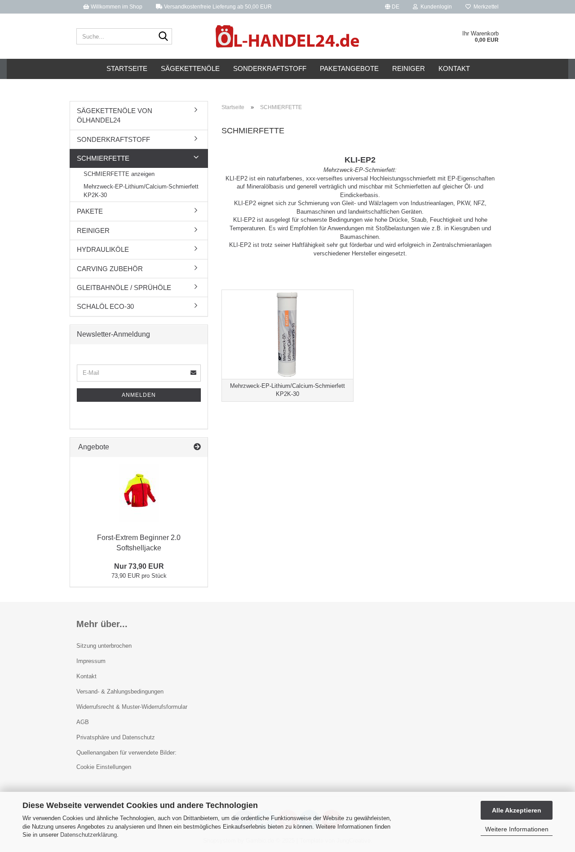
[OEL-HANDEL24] (288, 36)
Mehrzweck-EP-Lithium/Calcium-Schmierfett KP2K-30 (141, 190)
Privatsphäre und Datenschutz (115, 737)
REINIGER (93, 230)
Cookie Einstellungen (103, 767)
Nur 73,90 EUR (139, 566)
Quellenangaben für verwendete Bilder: (126, 752)
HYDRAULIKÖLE (103, 249)
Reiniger (408, 68)
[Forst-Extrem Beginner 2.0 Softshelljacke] (139, 493)
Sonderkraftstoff (269, 68)
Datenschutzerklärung (88, 834)
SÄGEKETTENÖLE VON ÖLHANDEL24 (114, 115)
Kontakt (454, 68)
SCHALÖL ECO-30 (105, 306)
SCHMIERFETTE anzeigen (119, 174)
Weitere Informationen (516, 829)
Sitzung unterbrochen (104, 645)
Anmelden (139, 395)
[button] (392, 6)
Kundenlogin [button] (435, 7)
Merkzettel (485, 7)
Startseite (126, 68)
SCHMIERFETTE (103, 158)
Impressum (91, 661)
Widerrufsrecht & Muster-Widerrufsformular (131, 706)
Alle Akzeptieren (516, 810)
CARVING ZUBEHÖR (110, 268)
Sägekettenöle (190, 68)
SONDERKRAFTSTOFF (113, 139)
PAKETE (90, 211)
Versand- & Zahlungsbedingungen (120, 691)
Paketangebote (349, 68)
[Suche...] (163, 37)
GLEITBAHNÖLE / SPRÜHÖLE (124, 287)
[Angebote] (197, 447)
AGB (82, 722)
